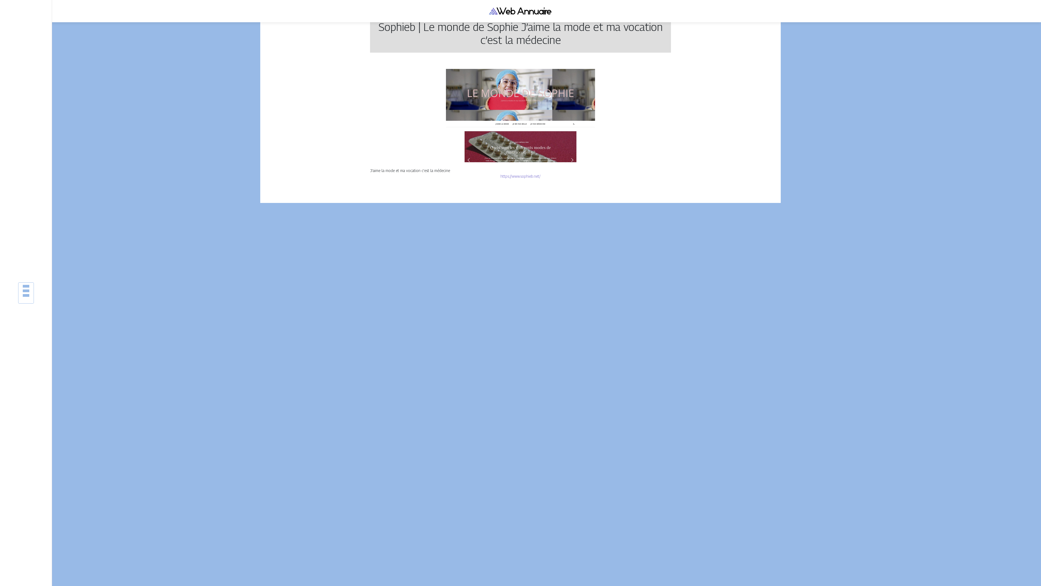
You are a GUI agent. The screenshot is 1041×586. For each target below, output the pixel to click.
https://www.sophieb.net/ (520, 176)
